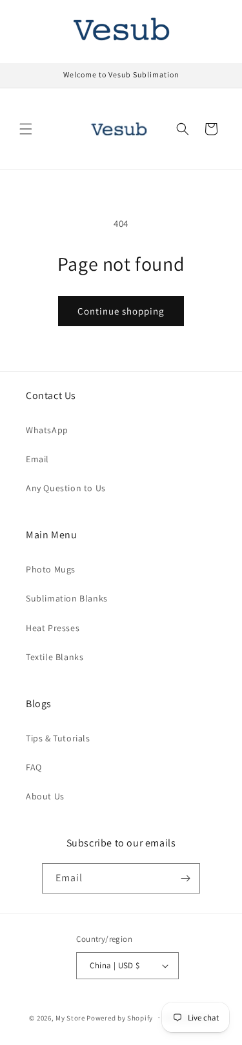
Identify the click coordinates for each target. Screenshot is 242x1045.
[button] (26, 129)
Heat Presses (52, 628)
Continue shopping (121, 311)
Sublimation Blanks (67, 598)
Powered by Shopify (119, 1017)
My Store (70, 1017)
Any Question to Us (66, 488)
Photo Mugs (51, 569)
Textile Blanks (54, 657)
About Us (45, 796)
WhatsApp (47, 430)
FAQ (34, 767)
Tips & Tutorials (58, 738)
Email (37, 459)
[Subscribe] (185, 878)
